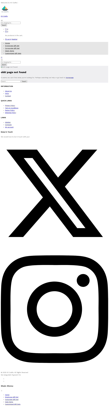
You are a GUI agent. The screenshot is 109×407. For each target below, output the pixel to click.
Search (4, 25)
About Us (8, 91)
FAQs (7, 93)
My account (9, 127)
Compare (8, 125)
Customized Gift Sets (13, 53)
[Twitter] (54, 246)
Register (14, 39)
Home (7, 43)
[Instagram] (54, 370)
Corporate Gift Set (12, 48)
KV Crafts (4, 16)
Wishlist (8, 122)
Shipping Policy (10, 113)
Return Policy (10, 110)
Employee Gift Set (12, 46)
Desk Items (9, 51)
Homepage (70, 77)
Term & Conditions (11, 108)
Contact (8, 96)
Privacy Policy (10, 105)
